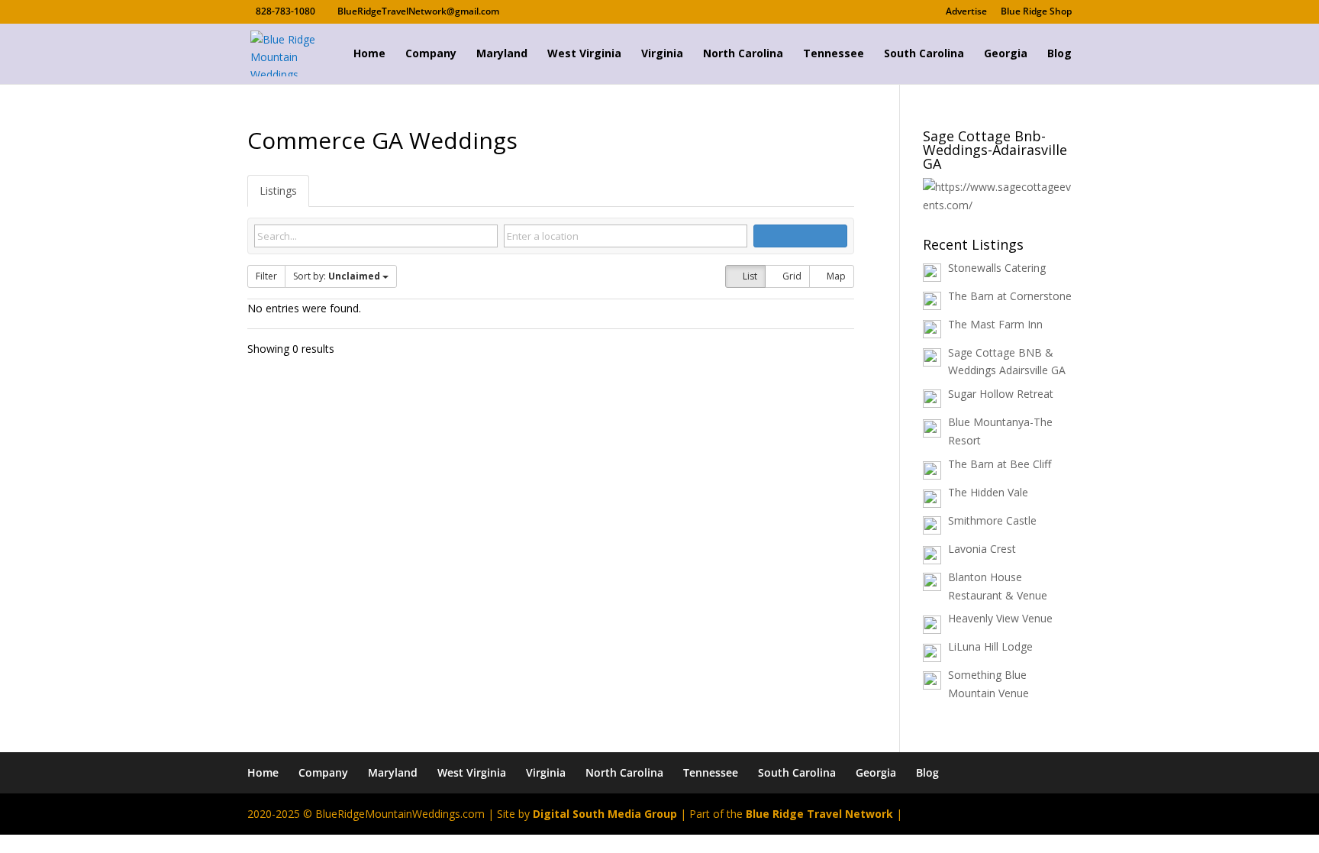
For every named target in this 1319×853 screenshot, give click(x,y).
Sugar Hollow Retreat (1000, 393)
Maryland (501, 54)
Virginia (662, 54)
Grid (790, 276)
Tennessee (833, 54)
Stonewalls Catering (997, 267)
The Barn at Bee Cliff (999, 464)
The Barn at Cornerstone (1010, 296)
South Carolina (924, 54)
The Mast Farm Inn (995, 324)
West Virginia (584, 54)
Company (430, 54)
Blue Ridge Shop (1036, 12)
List (748, 276)
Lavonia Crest (982, 548)
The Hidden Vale (988, 492)
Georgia (1005, 54)
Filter (266, 276)
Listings (278, 190)
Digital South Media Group (605, 813)
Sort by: (336, 276)
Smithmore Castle (992, 520)
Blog (1059, 54)
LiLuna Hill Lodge (990, 646)
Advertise (966, 12)
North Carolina (743, 54)
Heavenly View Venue (1000, 618)
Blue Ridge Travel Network (819, 813)
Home (369, 54)
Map (835, 276)
